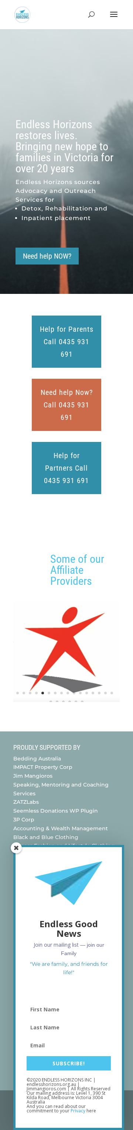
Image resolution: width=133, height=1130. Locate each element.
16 (111, 693)
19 (63, 702)
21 (76, 702)
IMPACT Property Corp (42, 767)
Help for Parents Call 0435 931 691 (66, 342)
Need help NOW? (47, 256)
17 (51, 702)
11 (80, 693)
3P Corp (24, 819)
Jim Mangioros (32, 776)
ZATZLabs (26, 802)
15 (105, 693)
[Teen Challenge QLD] (66, 700)
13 (93, 693)
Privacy (78, 1111)
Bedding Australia (37, 758)
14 (99, 693)
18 (57, 702)
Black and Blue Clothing (45, 837)
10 (74, 693)
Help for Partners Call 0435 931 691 (66, 468)
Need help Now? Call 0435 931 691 (67, 405)
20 (69, 702)
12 (86, 693)
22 (82, 702)
